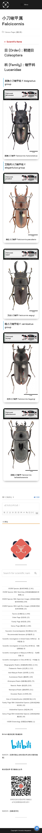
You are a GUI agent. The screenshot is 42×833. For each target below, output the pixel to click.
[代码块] (24, 512)
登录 (38, 497)
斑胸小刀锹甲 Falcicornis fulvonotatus (21, 156)
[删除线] (12, 512)
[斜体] (7, 512)
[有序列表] (15, 512)
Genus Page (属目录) (13, 32)
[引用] (21, 512)
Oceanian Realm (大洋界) (19, 694)
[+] (32, 512)
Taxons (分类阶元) (18, 614)
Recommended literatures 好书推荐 (20, 634)
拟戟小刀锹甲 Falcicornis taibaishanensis (21, 476)
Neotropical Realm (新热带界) (19, 690)
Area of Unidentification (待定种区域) (19, 699)
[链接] (26, 512)
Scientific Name (14, 41)
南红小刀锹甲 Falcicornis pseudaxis (21, 239)
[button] (21, 41)
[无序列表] (18, 512)
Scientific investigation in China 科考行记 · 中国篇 (19, 660)
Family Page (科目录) (19, 622)
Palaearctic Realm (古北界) (18, 668)
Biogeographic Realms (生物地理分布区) (18, 665)
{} (29, 512)
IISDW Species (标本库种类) (18, 588)
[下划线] (10, 512)
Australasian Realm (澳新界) (19, 677)
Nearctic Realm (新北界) (19, 685)
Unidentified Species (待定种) (19, 710)
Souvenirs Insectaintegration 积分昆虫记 (19, 631)
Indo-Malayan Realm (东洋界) (18, 673)
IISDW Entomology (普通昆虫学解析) (20, 722)
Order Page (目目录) (19, 617)
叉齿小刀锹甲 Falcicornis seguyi (21, 315)
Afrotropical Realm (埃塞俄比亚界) (19, 681)
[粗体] (4, 512)
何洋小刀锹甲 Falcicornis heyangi (21, 399)
